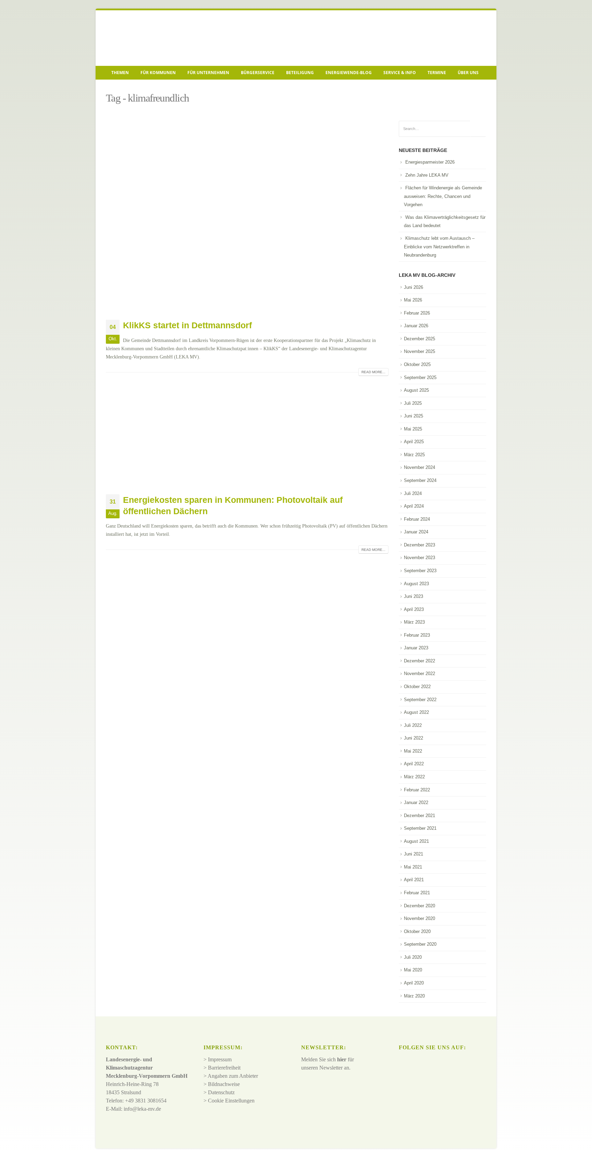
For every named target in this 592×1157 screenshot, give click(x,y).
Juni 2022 (413, 738)
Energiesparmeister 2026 (430, 162)
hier (341, 1059)
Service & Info (399, 72)
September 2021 (420, 828)
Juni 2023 (413, 596)
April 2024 (414, 506)
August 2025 (416, 390)
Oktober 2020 (417, 931)
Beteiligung (300, 72)
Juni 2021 (413, 854)
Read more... (373, 372)
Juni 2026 (413, 287)
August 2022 (416, 712)
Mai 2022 (413, 751)
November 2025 (419, 351)
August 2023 (416, 583)
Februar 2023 (417, 635)
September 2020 (420, 944)
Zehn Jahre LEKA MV (426, 175)
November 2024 (419, 467)
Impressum (220, 1059)
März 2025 (414, 454)
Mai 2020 (413, 969)
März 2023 (414, 622)
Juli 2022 (413, 725)
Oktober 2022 (417, 686)
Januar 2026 (416, 325)
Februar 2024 (417, 519)
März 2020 (414, 996)
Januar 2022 (416, 802)
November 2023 (419, 557)
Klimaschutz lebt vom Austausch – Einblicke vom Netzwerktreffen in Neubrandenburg (439, 247)
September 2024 (420, 480)
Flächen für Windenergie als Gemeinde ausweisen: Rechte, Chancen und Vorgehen (443, 196)
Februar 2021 (417, 892)
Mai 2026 (413, 300)
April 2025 (414, 441)
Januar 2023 (416, 647)
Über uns (468, 72)
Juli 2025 (413, 403)
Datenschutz (221, 1092)
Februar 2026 (417, 313)
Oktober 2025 (417, 364)
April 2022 (414, 763)
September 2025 (420, 377)
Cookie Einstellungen (231, 1100)
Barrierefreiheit (224, 1068)
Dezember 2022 (419, 660)
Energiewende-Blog (348, 72)
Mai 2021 (413, 867)
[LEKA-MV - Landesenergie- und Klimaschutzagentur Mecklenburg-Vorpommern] (154, 38)
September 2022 (420, 699)
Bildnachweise (224, 1084)
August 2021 (416, 841)
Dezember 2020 (419, 905)
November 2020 (419, 918)
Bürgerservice (257, 72)
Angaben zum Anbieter (233, 1076)
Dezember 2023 (419, 544)
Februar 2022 (417, 789)
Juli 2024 (413, 493)
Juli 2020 (413, 957)
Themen (120, 72)
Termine (437, 72)
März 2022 (414, 776)
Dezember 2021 (419, 815)
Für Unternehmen (208, 72)
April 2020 (414, 982)
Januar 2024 (416, 531)
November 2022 (419, 673)
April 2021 (414, 879)
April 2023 (414, 609)
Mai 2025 (413, 429)
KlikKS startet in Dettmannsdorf (187, 325)
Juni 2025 (413, 415)
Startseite (116, 87)
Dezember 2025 (419, 338)
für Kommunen (158, 72)
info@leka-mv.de (142, 1109)
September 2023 (420, 570)
